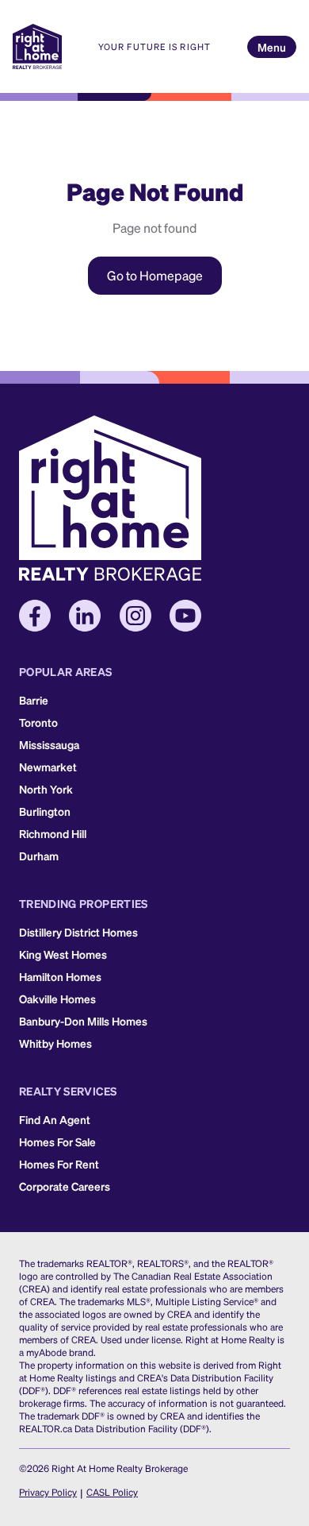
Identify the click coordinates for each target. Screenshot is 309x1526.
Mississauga (49, 744)
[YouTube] (185, 616)
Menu (272, 47)
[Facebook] (35, 616)
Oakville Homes (57, 998)
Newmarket (48, 766)
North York (46, 789)
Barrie (33, 700)
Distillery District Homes (78, 932)
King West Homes (63, 954)
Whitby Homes (55, 1043)
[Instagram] (135, 616)
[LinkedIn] (85, 616)
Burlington (45, 811)
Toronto (38, 722)
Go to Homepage (155, 275)
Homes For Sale (57, 1141)
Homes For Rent (59, 1164)
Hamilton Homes (60, 976)
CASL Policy (112, 1492)
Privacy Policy (48, 1492)
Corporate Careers (64, 1186)
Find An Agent (54, 1119)
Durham (39, 855)
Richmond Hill (52, 833)
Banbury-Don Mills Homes (83, 1021)
